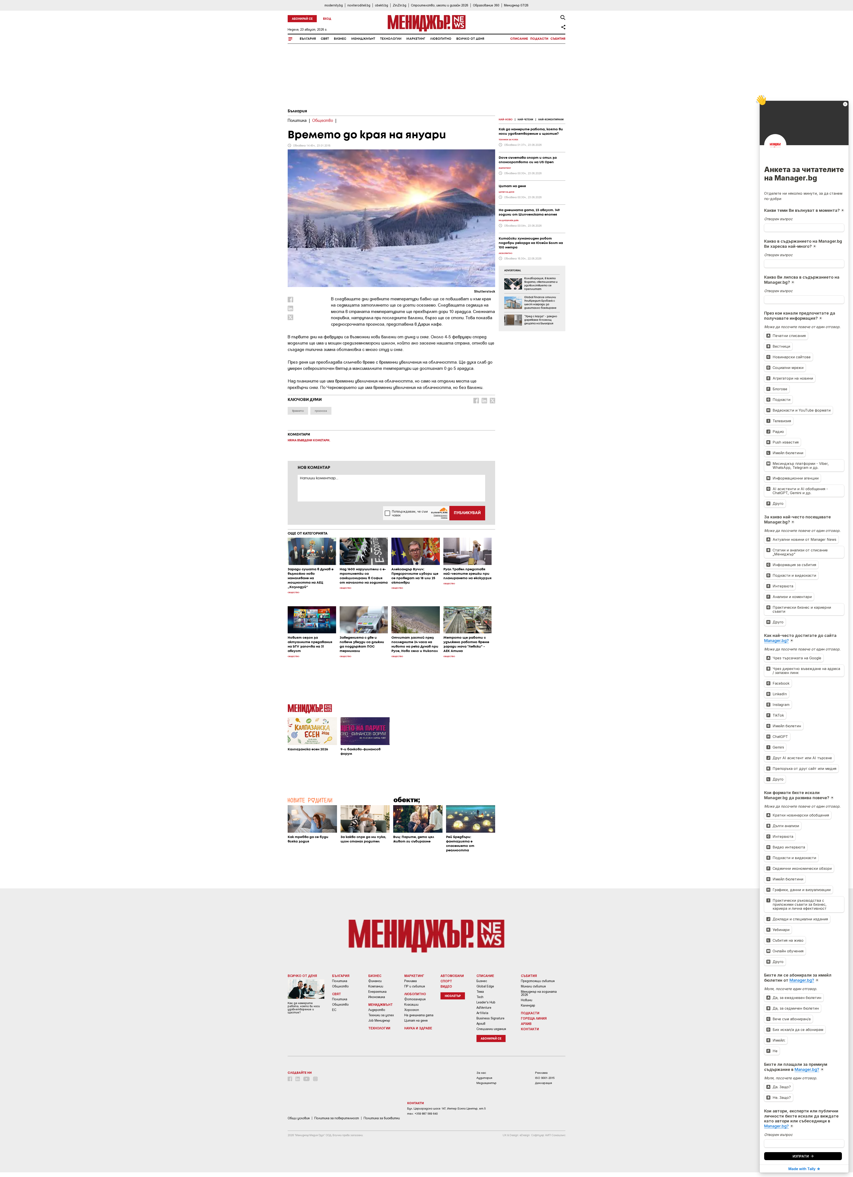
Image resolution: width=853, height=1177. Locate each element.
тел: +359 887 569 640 (422, 1113)
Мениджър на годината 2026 (539, 993)
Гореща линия (534, 1018)
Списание (519, 39)
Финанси (375, 981)
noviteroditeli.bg (358, 5)
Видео (446, 986)
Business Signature (490, 1018)
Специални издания (491, 1028)
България (308, 39)
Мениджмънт (363, 39)
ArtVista (482, 1013)
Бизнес (340, 39)
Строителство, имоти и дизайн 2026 (439, 5)
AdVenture (483, 1007)
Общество (340, 986)
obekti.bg (381, 5)
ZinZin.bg (399, 5)
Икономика (376, 997)
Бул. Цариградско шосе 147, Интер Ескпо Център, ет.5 (446, 1108)
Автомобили (452, 975)
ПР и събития (414, 986)
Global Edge (485, 986)
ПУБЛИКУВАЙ (467, 513)
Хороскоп (411, 1009)
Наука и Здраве (418, 1028)
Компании (375, 986)
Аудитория (484, 1077)
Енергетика (377, 991)
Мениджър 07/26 (516, 5)
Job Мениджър (379, 1020)
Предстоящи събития (538, 981)
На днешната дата (418, 1015)
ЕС (334, 1009)
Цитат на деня (416, 1020)
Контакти (530, 1028)
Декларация (543, 1083)
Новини (526, 1000)
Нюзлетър (453, 996)
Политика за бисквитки (382, 1118)
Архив (480, 1023)
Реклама (410, 981)
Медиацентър (486, 1083)
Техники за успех (381, 1015)
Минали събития (533, 986)
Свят (325, 39)
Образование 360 (486, 5)
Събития (557, 39)
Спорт (446, 981)
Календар (528, 1005)
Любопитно (440, 39)
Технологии (390, 39)
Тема (480, 991)
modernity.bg (334, 5)
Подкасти (539, 39)
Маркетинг (415, 39)
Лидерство (376, 1009)
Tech (479, 997)
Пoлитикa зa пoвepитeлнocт (336, 1118)
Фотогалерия (415, 999)
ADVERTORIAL (512, 270)
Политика (339, 981)
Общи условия (299, 1118)
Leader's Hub (485, 1002)
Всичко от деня (470, 39)
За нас (481, 1072)
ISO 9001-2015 (544, 1077)
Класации (411, 1004)
